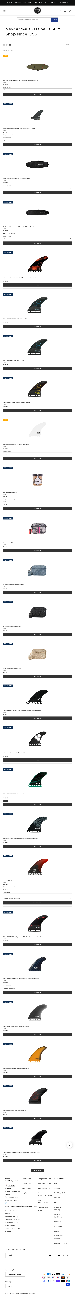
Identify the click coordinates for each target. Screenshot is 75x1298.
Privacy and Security (58, 1208)
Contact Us (58, 1226)
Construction (6, 889)
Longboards (26, 1193)
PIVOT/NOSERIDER (44, 1183)
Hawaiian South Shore (16, 1293)
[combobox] (34, 20)
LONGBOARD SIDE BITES (44, 1209)
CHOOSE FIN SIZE (7, 137)
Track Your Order (60, 1193)
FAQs (56, 1202)
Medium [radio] (6, 800)
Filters (67, 45)
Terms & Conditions (58, 1215)
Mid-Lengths (26, 1188)
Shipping (57, 1188)
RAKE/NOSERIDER (44, 1188)
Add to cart (37, 94)
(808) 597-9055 (11, 1200)
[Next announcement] (71, 3)
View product (37, 903)
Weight (4, 502)
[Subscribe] (41, 1255)
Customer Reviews (61, 1243)
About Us (57, 1222)
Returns (57, 1198)
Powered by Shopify (29, 1293)
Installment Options (58, 1237)
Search (55, 19)
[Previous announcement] (4, 3)
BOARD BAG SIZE (7, 87)
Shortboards (26, 1183)
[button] (4, 10)
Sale (55, 1183)
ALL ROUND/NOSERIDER (45, 1194)
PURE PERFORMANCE (43, 1201)
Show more (37, 1170)
